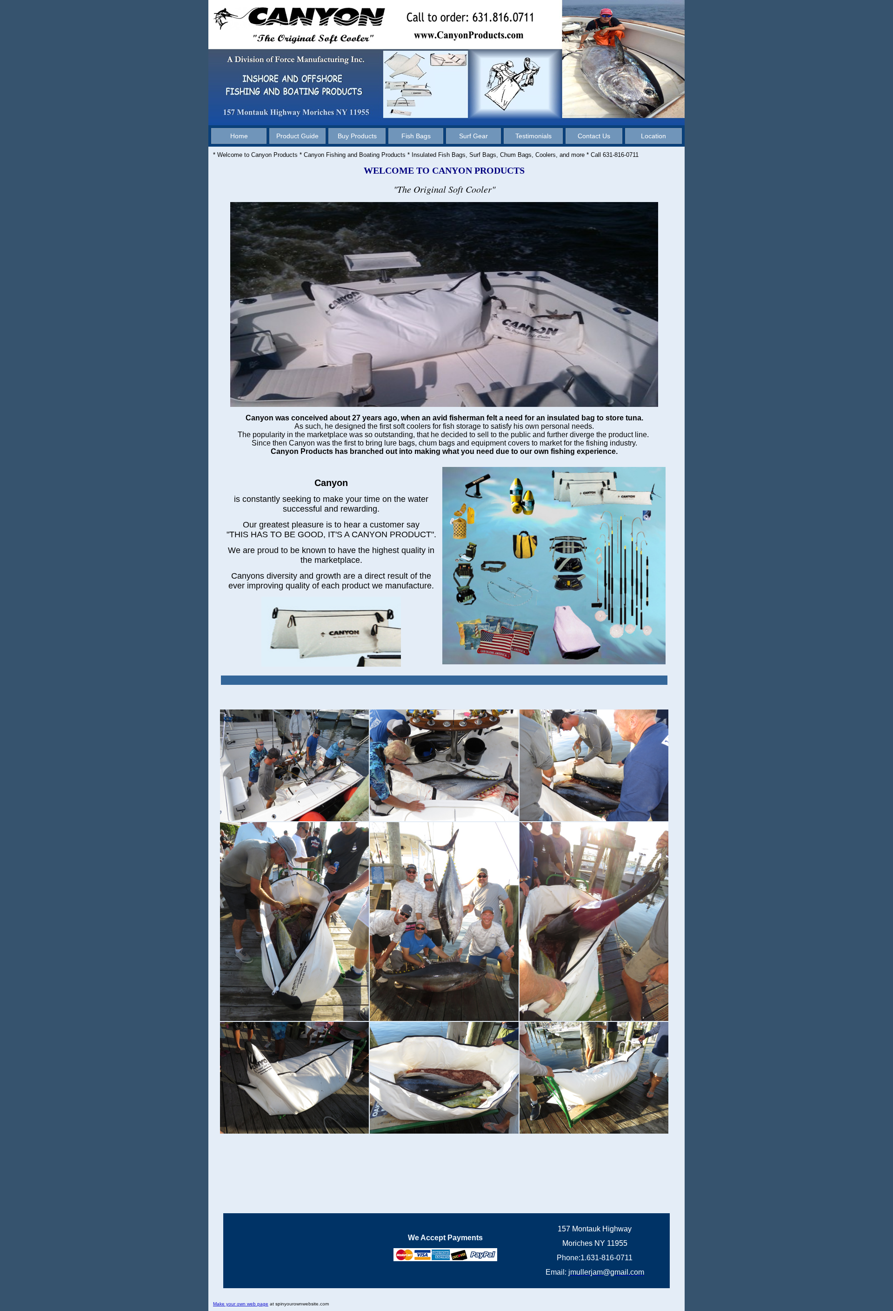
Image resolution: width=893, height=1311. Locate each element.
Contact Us (594, 136)
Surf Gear (473, 136)
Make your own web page (240, 1303)
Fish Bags (416, 136)
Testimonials (533, 136)
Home (239, 136)
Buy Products (357, 136)
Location (653, 136)
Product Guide (297, 136)
